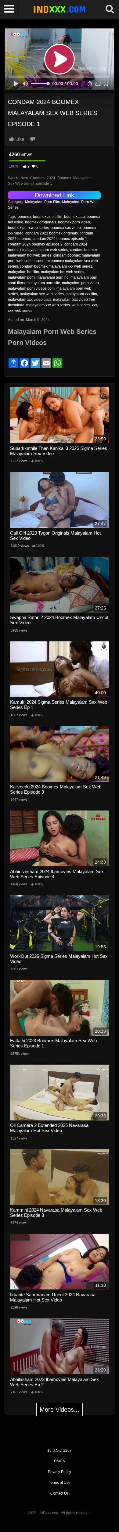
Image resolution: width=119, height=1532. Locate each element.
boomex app (74, 217)
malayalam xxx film (81, 294)
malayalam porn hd (53, 277)
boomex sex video (66, 228)
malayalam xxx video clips (29, 299)
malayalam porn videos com (31, 288)
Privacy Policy (59, 1472)
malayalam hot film (23, 272)
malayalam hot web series (62, 272)
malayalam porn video (80, 283)
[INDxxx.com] (59, 9)
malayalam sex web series (42, 294)
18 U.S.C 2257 (59, 1450)
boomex (24, 217)
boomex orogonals (40, 222)
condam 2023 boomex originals (51, 233)
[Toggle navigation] (9, 9)
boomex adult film (47, 217)
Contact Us (59, 1493)
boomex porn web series (28, 228)
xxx (94, 305)
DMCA (59, 1461)
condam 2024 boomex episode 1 (60, 239)
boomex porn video (74, 222)
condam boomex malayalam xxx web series (56, 266)
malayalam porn (21, 277)
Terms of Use (59, 1482)
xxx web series (20, 310)
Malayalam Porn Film (42, 202)
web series (81, 305)
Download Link (54, 195)
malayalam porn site (43, 283)
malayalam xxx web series (48, 305)
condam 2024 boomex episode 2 (35, 244)
